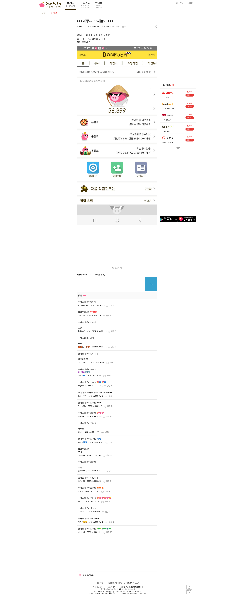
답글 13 (109, 416)
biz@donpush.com (138, 593)
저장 (151, 284)
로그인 (191, 3)
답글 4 (112, 363)
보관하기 (118, 268)
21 (125, 27)
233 (117, 27)
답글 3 (109, 386)
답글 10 (111, 396)
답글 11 (110, 406)
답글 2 (113, 331)
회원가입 (179, 3)
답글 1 (111, 305)
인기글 (53, 12)
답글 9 (109, 471)
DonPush (50, 5)
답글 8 (106, 432)
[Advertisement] (56, 55)
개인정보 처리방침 (114, 583)
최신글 (42, 12)
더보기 (178, 148)
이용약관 (99, 583)
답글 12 (111, 442)
